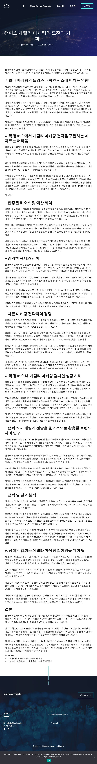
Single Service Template (40, 6)
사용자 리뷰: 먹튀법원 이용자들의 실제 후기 (25, 658)
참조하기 (9, 195)
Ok (49, 760)
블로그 (72, 6)
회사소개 (60, 6)
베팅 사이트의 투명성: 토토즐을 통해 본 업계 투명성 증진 (30, 661)
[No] (94, 758)
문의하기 (87, 6)
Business (11, 656)
